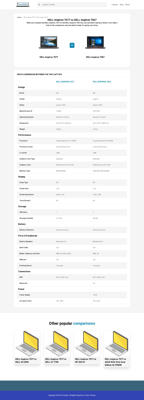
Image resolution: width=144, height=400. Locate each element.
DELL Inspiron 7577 (65, 82)
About (127, 5)
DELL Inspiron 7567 (102, 82)
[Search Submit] (39, 4)
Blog (121, 5)
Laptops (115, 5)
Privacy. (93, 395)
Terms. (87, 395)
